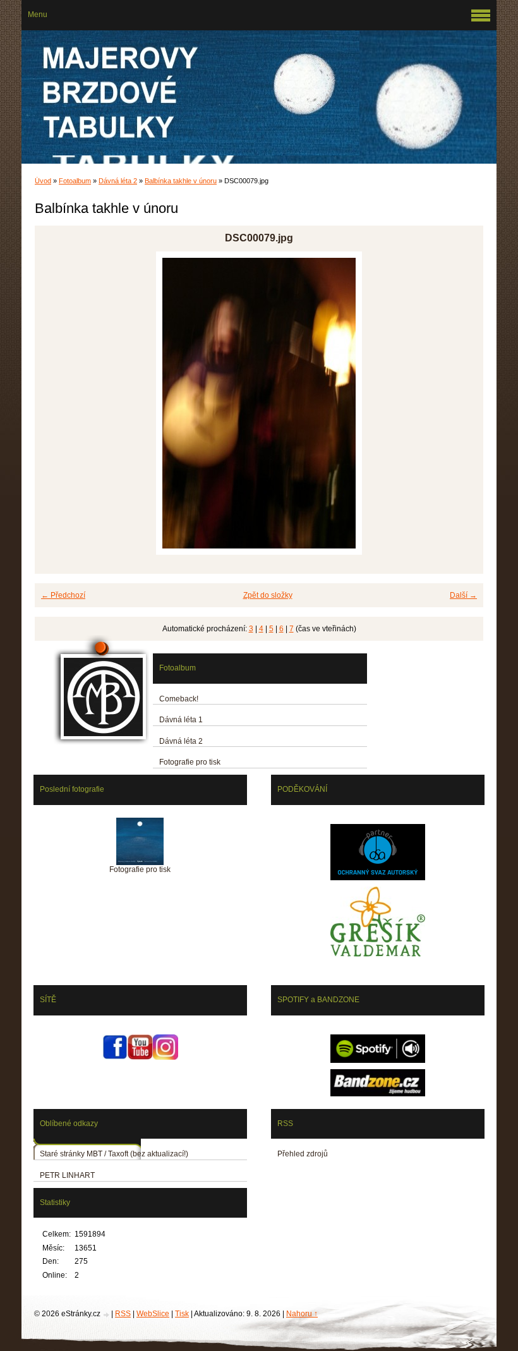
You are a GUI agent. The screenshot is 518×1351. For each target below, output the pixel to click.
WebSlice (152, 1313)
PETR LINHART (67, 1175)
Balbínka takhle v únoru (181, 181)
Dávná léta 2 (118, 181)
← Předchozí (63, 595)
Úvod (43, 181)
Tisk (182, 1313)
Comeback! (178, 698)
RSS (123, 1313)
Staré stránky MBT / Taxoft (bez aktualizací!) (114, 1153)
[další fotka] (463, 403)
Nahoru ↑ (302, 1313)
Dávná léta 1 (181, 719)
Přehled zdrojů (302, 1153)
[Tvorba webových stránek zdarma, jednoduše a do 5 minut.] (106, 1315)
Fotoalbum (75, 181)
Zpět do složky (267, 595)
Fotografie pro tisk (189, 762)
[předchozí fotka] (55, 403)
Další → (463, 595)
